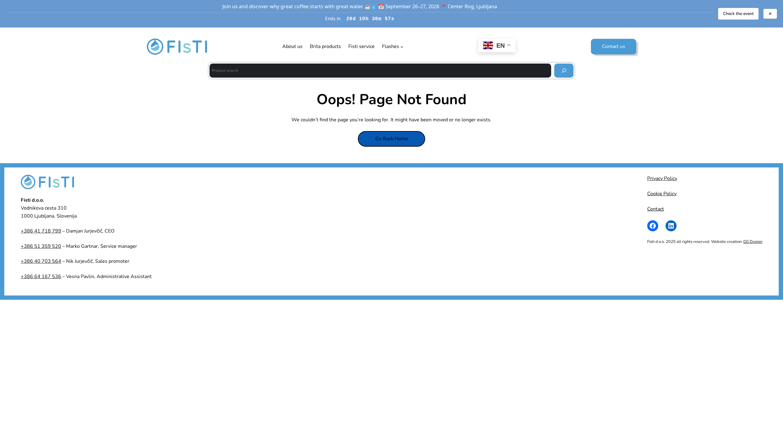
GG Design (752, 241)
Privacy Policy (662, 178)
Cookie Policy (662, 193)
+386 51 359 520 (41, 246)
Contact (655, 209)
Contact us (613, 46)
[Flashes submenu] (401, 46)
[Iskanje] (563, 70)
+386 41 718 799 (41, 231)
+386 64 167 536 (41, 276)
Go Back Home (391, 138)
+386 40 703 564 (41, 261)
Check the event (738, 13)
